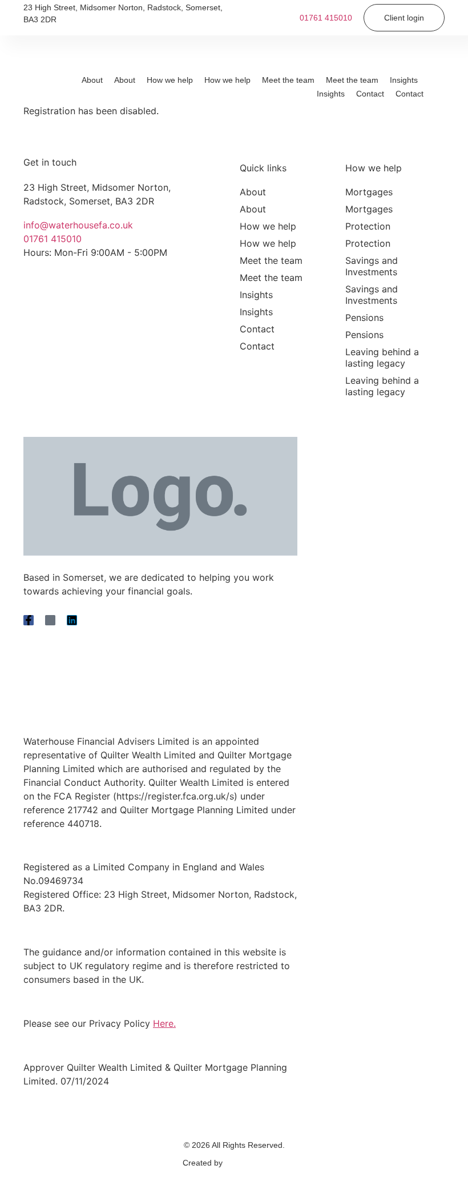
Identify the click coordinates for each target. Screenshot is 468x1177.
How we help (170, 80)
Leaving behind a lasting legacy (382, 357)
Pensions (364, 317)
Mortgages (369, 192)
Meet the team (288, 80)
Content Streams (255, 1162)
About (92, 80)
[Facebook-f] (28, 620)
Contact (370, 93)
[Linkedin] (72, 620)
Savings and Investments (371, 266)
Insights (404, 80)
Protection (367, 226)
